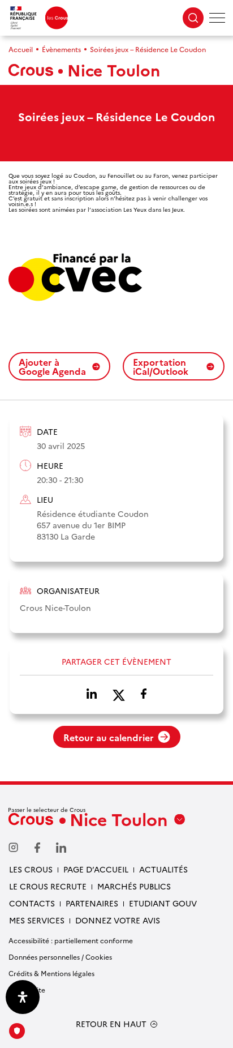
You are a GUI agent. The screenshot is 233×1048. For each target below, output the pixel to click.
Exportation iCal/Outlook (160, 366)
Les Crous (31, 869)
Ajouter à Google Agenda (52, 366)
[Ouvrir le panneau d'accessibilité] (23, 997)
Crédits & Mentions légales (51, 973)
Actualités (163, 869)
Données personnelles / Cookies (60, 956)
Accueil (20, 49)
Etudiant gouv (163, 903)
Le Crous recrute (48, 886)
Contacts (32, 903)
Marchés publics (134, 886)
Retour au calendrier (108, 737)
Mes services (36, 920)
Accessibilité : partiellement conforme (70, 940)
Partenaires (92, 903)
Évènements (61, 49)
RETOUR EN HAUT (111, 1024)
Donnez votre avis (117, 920)
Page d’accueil (95, 869)
